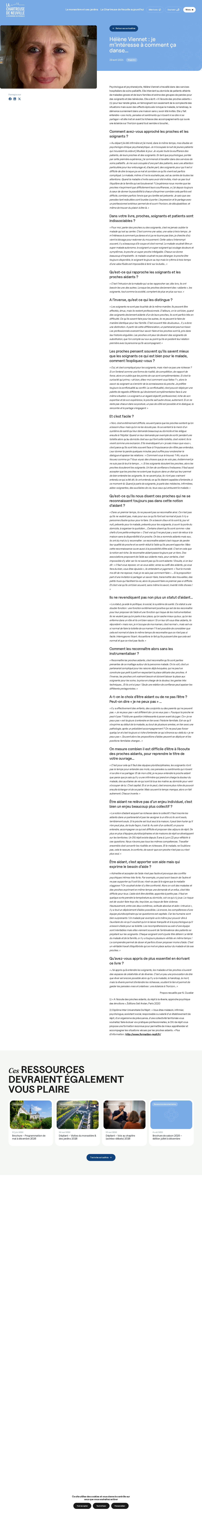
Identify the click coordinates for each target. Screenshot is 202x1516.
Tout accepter (82, 1506)
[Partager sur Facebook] (10, 99)
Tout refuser (101, 1506)
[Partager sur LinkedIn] (14, 99)
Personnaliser (120, 1506)
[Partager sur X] (19, 99)
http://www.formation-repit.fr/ (143, 1034)
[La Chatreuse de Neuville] (15, 10)
